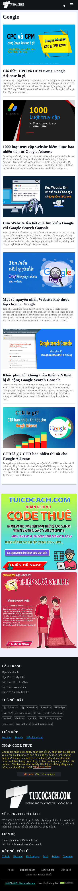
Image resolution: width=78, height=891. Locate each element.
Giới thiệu (66, 869)
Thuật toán (8, 723)
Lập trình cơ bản (29, 707)
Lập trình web (23, 723)
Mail (45, 856)
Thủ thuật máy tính (42, 723)
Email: (5, 839)
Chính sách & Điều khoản (39, 874)
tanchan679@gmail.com (24, 839)
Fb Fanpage (32, 856)
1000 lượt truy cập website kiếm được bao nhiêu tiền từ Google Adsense (38, 149)
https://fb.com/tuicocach (28, 844)
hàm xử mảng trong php (50, 718)
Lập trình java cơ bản (14, 686)
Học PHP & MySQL (13, 677)
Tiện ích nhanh (10, 672)
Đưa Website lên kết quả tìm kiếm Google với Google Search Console (38, 225)
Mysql (37, 712)
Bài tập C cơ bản (23, 712)
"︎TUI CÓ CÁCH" (12, 820)
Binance (17, 856)
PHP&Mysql (60, 707)
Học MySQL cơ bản (53, 712)
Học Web (7, 718)
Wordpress (20, 718)
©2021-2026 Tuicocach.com (20, 883)
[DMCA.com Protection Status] (67, 883)
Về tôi (10, 869)
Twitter (55, 856)
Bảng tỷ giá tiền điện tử (15, 691)
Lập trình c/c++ (10, 707)
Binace (19, 737)
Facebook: (8, 844)
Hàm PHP (7, 712)
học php (32, 718)
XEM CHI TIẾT (42, 767)
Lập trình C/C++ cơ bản (15, 682)
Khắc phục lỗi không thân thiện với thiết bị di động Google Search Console (37, 377)
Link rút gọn (47, 869)
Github (6, 856)
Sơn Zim (6, 737)
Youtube (68, 856)
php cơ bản (45, 707)
